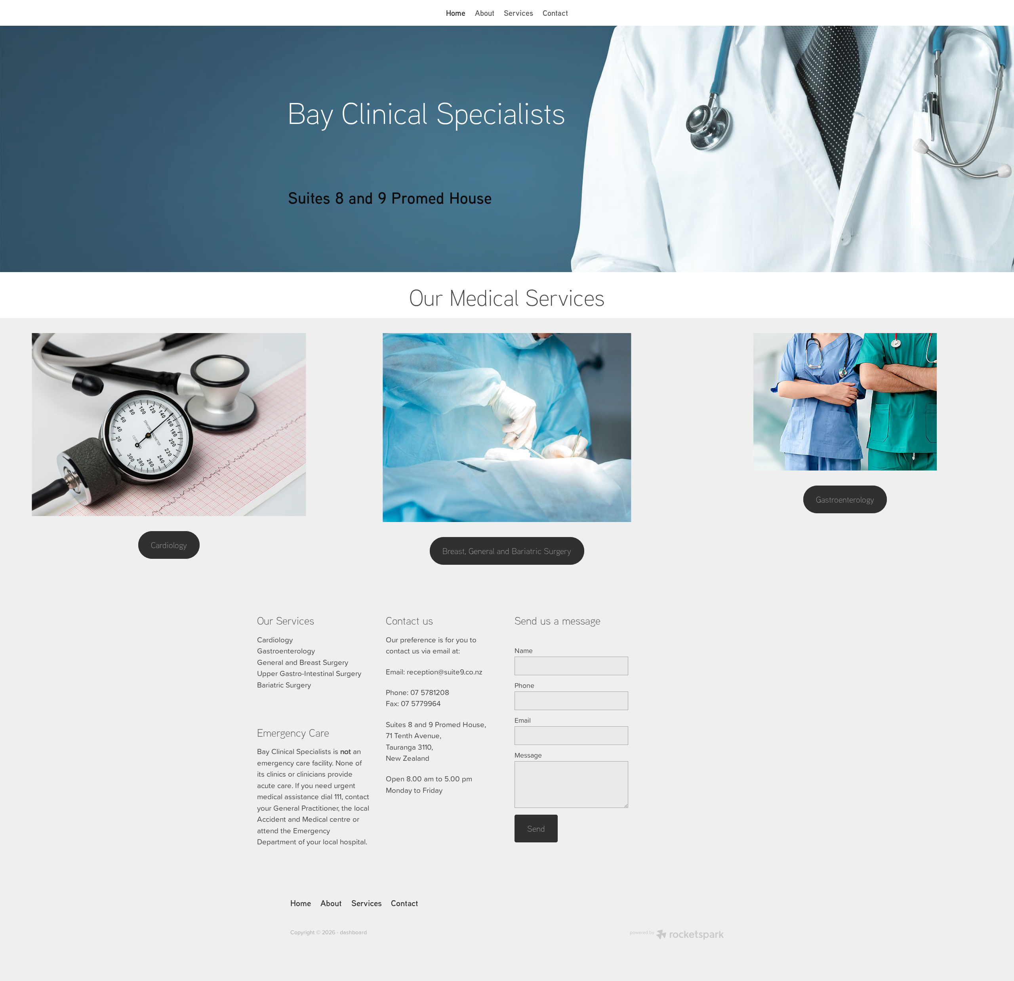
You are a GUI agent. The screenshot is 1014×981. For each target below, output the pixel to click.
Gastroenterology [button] (845, 499)
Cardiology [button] (169, 544)
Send (536, 828)
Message (528, 755)
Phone (524, 685)
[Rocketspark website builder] (677, 935)
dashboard (353, 932)
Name (524, 650)
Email (523, 720)
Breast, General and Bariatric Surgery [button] (506, 550)
